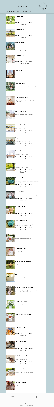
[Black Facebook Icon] (25, 403)
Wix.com (33, 405)
